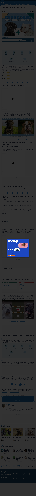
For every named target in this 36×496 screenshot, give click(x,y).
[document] (18, 248)
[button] (28, 239)
